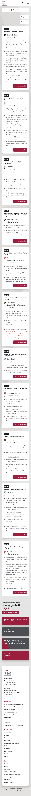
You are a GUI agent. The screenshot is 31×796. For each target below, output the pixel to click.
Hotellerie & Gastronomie (11, 743)
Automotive (7, 732)
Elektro (6, 738)
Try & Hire (7, 722)
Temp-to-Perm (8, 720)
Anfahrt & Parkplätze (10, 771)
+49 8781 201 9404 (10, 694)
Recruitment (7, 717)
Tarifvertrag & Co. (9, 777)
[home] (4, 3)
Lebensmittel (8, 751)
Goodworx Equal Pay (10, 706)
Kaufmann (7, 746)
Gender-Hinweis (8, 782)
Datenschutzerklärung (12, 790)
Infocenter (7, 779)
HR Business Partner (10, 709)
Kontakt (6, 766)
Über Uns (7, 763)
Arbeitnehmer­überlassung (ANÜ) (13, 704)
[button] (23, 3)
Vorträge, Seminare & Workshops (13, 725)
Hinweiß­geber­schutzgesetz (12, 774)
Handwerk (7, 740)
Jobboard (7, 769)
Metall (6, 756)
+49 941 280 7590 (10, 684)
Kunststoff (7, 748)
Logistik (6, 753)
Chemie (6, 735)
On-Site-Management (10, 712)
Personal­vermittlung (10, 714)
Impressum (22, 790)
